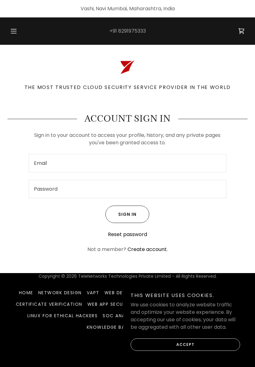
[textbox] (127, 163)
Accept (185, 344)
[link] (241, 31)
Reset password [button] (127, 234)
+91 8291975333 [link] (127, 31)
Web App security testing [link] (121, 304)
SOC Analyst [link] (120, 316)
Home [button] (26, 293)
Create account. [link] (148, 249)
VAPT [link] (93, 293)
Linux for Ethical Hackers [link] (62, 316)
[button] (18, 31)
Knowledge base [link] (109, 327)
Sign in (127, 214)
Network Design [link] (60, 293)
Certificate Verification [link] (49, 304)
